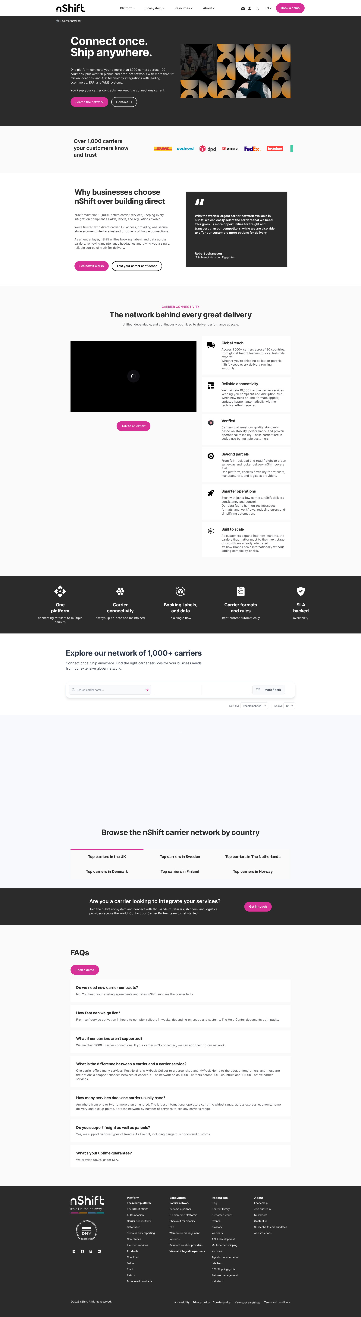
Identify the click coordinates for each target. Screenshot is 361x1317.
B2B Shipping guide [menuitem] (223, 1269)
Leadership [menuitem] (261, 1202)
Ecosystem (154, 8)
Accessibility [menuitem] (182, 1302)
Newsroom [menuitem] (260, 1215)
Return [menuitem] (131, 1275)
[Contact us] (243, 8)
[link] (107, 856)
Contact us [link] (124, 102)
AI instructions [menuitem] (263, 1233)
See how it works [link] (91, 266)
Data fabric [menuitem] (133, 1227)
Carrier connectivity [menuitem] (139, 1221)
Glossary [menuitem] (217, 1227)
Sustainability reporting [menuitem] (141, 1233)
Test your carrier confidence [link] (137, 266)
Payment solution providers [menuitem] (185, 1245)
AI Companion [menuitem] (135, 1215)
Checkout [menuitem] (133, 1257)
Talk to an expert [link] (133, 426)
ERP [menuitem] (171, 1227)
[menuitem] (139, 1202)
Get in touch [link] (258, 906)
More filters (273, 690)
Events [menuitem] (216, 1221)
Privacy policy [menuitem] (201, 1302)
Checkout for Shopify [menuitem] (182, 1221)
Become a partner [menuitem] (180, 1209)
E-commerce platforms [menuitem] (183, 1215)
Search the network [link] (89, 102)
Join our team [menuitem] (262, 1209)
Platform (126, 8)
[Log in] (249, 8)
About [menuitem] (258, 1198)
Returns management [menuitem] (225, 1275)
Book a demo (290, 8)
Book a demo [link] (84, 970)
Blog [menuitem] (214, 1202)
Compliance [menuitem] (134, 1239)
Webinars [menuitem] (217, 1233)
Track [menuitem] (130, 1269)
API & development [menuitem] (223, 1239)
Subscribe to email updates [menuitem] (270, 1227)
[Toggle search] (257, 8)
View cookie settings (247, 1302)
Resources (182, 8)
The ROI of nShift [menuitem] (137, 1209)
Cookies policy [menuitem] (222, 1302)
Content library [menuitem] (221, 1209)
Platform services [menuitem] (137, 1245)
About (207, 8)
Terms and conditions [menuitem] (277, 1302)
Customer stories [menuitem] (222, 1215)
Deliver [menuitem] (131, 1263)
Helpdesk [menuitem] (217, 1281)
